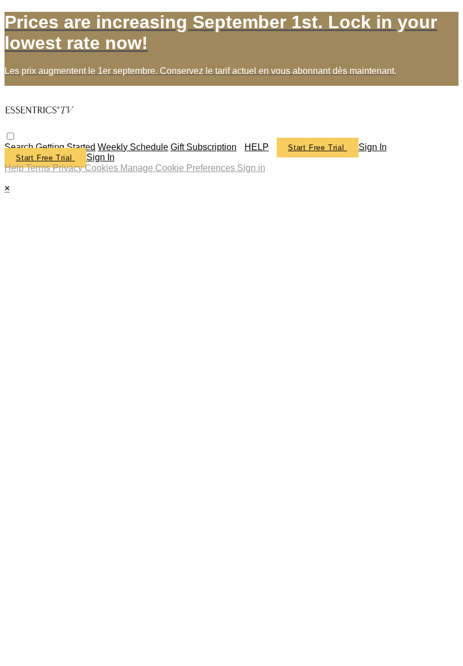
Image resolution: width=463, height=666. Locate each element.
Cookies (102, 168)
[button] (10, 136)
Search (20, 147)
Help (15, 168)
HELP (256, 147)
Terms (39, 168)
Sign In (100, 157)
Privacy (69, 168)
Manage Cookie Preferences (178, 168)
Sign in (373, 147)
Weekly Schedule (133, 147)
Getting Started (65, 147)
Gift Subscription (204, 147)
